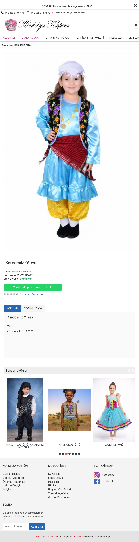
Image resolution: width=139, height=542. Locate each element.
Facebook (108, 481)
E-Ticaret (76, 536)
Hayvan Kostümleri (59, 489)
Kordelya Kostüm (21, 271)
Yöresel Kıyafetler (58, 493)
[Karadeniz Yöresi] (69, 151)
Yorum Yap (38, 294)
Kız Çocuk (54, 473)
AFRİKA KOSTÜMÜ (69, 444)
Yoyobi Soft (53, 536)
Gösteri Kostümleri (59, 497)
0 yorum (25, 294)
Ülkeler (52, 485)
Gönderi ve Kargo (13, 477)
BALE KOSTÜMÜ (114, 444)
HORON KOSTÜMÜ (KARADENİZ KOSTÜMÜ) (25, 446)
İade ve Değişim (12, 485)
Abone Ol (37, 526)
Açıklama (12, 308)
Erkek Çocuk (55, 477)
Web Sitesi (40, 536)
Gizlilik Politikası (12, 473)
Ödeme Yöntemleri (14, 481)
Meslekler (53, 481)
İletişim (7, 489)
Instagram (108, 475)
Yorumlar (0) (33, 308)
